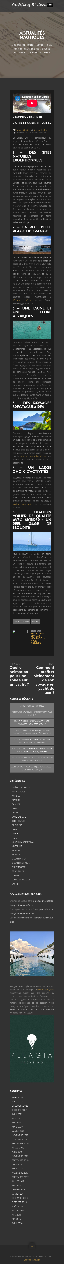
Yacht (15, 883)
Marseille (17, 846)
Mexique (16, 850)
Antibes (16, 795)
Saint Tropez (18, 867)
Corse (37, 130)
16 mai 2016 (21, 130)
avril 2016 (17, 1223)
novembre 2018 (20, 1156)
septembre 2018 (20, 1160)
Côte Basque (19, 816)
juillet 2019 (18, 1147)
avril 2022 (17, 1114)
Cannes (16, 804)
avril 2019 (17, 1151)
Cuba (14, 829)
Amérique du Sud (21, 787)
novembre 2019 (20, 1135)
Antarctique (18, 791)
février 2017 (18, 1189)
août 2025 (17, 1101)
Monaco (16, 854)
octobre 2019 (19, 1139)
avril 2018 (17, 1164)
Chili (14, 808)
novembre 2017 (20, 1172)
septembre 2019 (20, 1143)
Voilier (44, 130)
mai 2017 (16, 1185)
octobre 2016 (19, 1202)
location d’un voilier (23, 504)
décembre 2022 (20, 1105)
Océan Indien (19, 858)
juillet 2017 (18, 1181)
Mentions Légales (32, 1260)
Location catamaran (23, 841)
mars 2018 (17, 1168)
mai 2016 (16, 1218)
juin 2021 (16, 1118)
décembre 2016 (20, 1198)
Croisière (17, 825)
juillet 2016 (18, 1210)
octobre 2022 (19, 1110)
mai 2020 (16, 1122)
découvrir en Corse (22, 300)
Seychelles (18, 871)
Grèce (15, 833)
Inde (14, 837)
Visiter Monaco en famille (32, 706)
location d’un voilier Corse (33, 456)
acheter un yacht (45, 989)
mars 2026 (17, 1097)
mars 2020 (17, 1126)
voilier (35, 621)
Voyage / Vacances (22, 879)
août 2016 (17, 1206)
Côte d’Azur (18, 821)
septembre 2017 (20, 1177)
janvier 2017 (18, 1193)
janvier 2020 (18, 1130)
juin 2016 (16, 1214)
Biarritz (16, 800)
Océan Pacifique (21, 862)
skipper (26, 621)
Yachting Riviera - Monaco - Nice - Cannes (38, 639)
